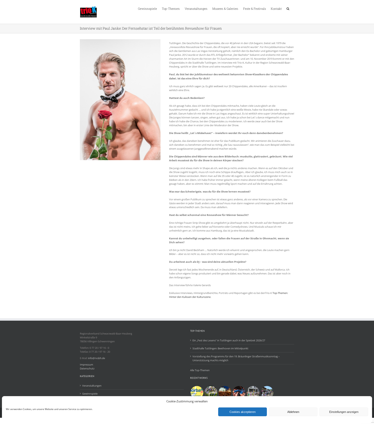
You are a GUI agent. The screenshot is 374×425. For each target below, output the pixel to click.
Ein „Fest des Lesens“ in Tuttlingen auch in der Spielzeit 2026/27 (228, 340)
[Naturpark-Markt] (267, 392)
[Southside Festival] (239, 392)
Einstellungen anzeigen (343, 411)
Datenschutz (87, 368)
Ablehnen (293, 411)
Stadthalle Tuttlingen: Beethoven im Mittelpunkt (220, 348)
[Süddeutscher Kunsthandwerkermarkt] (211, 392)
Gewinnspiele (90, 393)
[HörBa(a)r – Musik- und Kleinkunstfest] (197, 392)
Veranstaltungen (91, 385)
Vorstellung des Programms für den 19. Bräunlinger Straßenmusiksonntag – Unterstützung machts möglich (236, 358)
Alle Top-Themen (200, 370)
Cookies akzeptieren (242, 411)
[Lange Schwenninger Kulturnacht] (225, 392)
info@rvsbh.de (96, 358)
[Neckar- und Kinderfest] (253, 392)
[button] (288, 8)
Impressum (86, 364)
